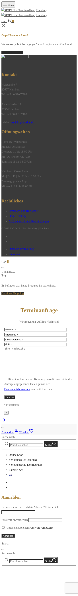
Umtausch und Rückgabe (23, 210)
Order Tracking (17, 216)
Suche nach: (8, 437)
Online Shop (16, 454)
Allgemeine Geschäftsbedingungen (29, 221)
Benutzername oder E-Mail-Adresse (30, 507)
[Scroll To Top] (3, 421)
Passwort (14, 519)
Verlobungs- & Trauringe (23, 459)
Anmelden (8, 535)
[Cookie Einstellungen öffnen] (28, 592)
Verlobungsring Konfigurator (25, 464)
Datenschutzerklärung (21, 248)
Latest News (16, 469)
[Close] (2, 267)
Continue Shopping (12, 293)
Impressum (15, 254)
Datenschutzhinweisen (17, 389)
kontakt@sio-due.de (22, 122)
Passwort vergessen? (41, 527)
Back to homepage (12, 52)
